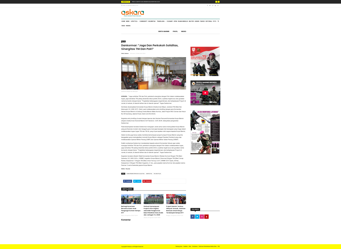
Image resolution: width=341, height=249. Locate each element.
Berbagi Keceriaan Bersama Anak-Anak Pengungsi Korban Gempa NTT (130, 209)
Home (123, 21)
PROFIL (175, 31)
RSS (219, 246)
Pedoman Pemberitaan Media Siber (208, 246)
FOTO (214, 21)
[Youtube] (215, 5)
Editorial (209, 21)
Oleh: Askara (124, 53)
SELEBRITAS (151, 21)
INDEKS (128, 25)
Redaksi (185, 246)
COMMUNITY (143, 21)
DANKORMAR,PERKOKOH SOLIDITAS (135, 173)
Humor (197, 21)
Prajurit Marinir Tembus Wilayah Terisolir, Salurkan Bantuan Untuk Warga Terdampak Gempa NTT (175, 209)
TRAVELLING (161, 21)
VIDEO (123, 25)
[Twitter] (210, 5)
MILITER (191, 21)
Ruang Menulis (183, 21)
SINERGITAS (149, 173)
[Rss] (217, 5)
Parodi (202, 21)
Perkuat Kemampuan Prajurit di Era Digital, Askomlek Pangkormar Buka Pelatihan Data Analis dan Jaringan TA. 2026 (153, 210)
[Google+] (212, 5)
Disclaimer (195, 246)
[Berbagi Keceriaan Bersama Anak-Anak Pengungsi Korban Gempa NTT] (131, 199)
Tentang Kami (178, 246)
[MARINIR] (219, 10)
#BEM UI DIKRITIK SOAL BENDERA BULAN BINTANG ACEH (146, 1)
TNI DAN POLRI (157, 173)
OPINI (175, 21)
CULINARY (170, 21)
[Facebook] (207, 5)
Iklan (190, 246)
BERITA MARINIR (163, 31)
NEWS (127, 21)
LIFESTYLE (134, 21)
